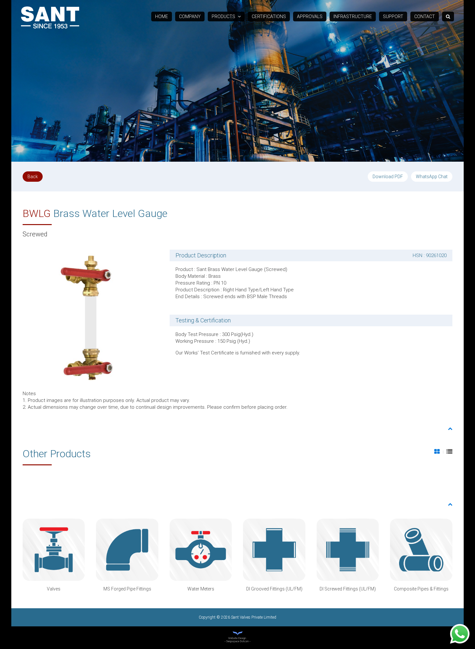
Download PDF (388, 176)
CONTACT (424, 16)
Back (32, 176)
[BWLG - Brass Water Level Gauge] (90, 317)
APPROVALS (309, 16)
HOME (161, 16)
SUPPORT (393, 16)
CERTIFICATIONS (269, 16)
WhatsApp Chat (432, 176)
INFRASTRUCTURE (352, 16)
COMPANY (190, 16)
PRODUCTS (224, 16)
